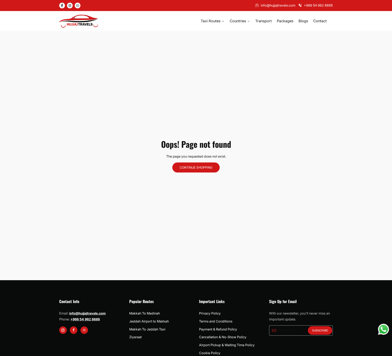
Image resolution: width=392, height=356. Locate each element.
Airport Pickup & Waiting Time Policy (227, 345)
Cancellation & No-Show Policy (222, 337)
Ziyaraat (135, 337)
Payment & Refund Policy (218, 329)
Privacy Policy (210, 313)
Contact (320, 21)
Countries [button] (238, 21)
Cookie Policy (209, 353)
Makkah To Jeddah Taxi (147, 329)
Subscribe (320, 330)
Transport (263, 21)
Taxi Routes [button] (211, 21)
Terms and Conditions (215, 321)
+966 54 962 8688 (318, 5)
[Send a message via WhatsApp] (383, 329)
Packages (285, 21)
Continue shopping (196, 167)
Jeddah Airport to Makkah (149, 321)
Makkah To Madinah (144, 313)
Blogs (303, 21)
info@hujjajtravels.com (278, 5)
